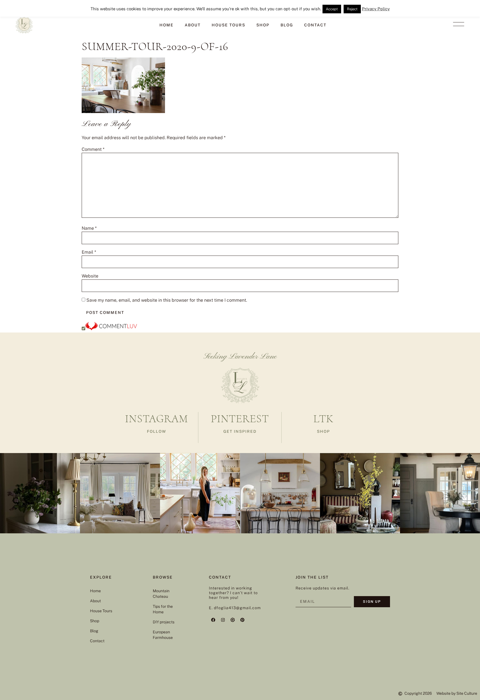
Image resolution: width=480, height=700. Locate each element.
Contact (315, 25)
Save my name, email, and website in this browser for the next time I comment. (166, 300)
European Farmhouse (163, 635)
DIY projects (163, 622)
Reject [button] (352, 9)
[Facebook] (213, 620)
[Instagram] (223, 620)
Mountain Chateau (161, 594)
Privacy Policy (376, 8)
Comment (93, 149)
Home (166, 25)
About (193, 25)
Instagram (156, 418)
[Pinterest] (242, 620)
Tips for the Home (163, 609)
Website (90, 276)
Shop (262, 25)
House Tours (228, 25)
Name (89, 228)
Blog (287, 25)
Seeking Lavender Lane (240, 356)
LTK (323, 418)
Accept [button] (332, 9)
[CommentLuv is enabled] (111, 328)
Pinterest (240, 418)
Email (89, 252)
